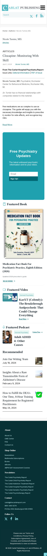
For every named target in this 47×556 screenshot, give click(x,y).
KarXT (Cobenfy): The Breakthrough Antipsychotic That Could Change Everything (31, 307)
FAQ (6, 442)
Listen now (36, 332)
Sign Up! (14, 179)
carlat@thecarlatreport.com (15, 502)
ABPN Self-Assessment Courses (17, 468)
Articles (6, 43)
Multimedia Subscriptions (14, 458)
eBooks (8, 465)
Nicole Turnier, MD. (12, 39)
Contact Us (9, 445)
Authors (12, 31)
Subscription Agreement (20, 538)
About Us (8, 436)
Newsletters (9, 455)
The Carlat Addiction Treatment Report (19, 484)
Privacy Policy (28, 536)
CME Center (9, 439)
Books (7, 461)
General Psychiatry (26, 295)
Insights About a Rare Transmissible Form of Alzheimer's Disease (15, 376)
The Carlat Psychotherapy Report (17, 493)
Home (5, 31)
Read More (7, 125)
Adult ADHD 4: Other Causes (22, 340)
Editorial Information (21, 73)
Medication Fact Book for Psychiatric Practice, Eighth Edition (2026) (22, 267)
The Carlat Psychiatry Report (16, 477)
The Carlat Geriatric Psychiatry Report (19, 490)
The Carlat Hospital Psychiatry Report (19, 487)
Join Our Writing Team (15, 359)
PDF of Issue (36, 73)
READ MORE (8, 281)
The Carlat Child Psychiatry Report (18, 481)
